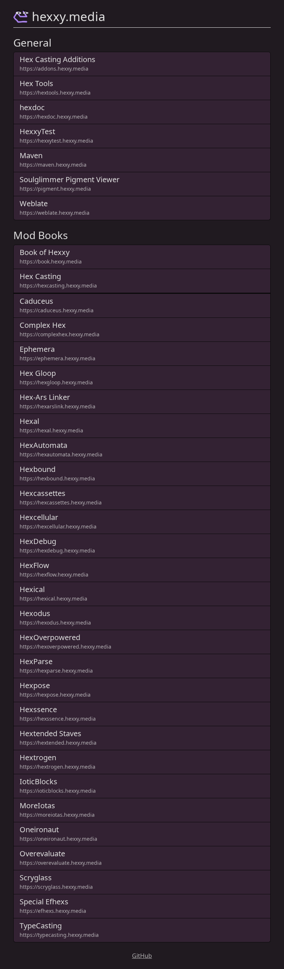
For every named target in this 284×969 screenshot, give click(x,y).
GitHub (142, 956)
